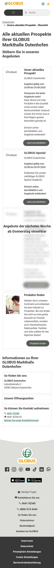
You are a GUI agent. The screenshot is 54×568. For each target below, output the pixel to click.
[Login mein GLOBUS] (48, 4)
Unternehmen (27, 520)
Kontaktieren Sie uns (28, 497)
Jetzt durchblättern (36, 143)
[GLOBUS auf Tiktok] (34, 469)
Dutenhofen (8, 22)
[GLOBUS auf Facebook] (6, 469)
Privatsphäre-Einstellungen (27, 551)
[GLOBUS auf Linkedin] (41, 469)
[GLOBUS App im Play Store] (34, 481)
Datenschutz (27, 546)
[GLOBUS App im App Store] (18, 481)
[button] (13, 12)
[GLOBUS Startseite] (14, 4)
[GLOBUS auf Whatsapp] (48, 469)
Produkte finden (38, 343)
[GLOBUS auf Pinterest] (20, 469)
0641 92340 (13, 413)
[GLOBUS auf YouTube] (27, 469)
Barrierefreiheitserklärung (27, 562)
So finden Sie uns (27, 515)
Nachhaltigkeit (27, 526)
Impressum (27, 540)
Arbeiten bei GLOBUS (27, 531)
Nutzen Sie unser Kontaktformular (21, 420)
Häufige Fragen (28, 492)
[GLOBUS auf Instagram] (13, 469)
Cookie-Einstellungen (27, 557)
